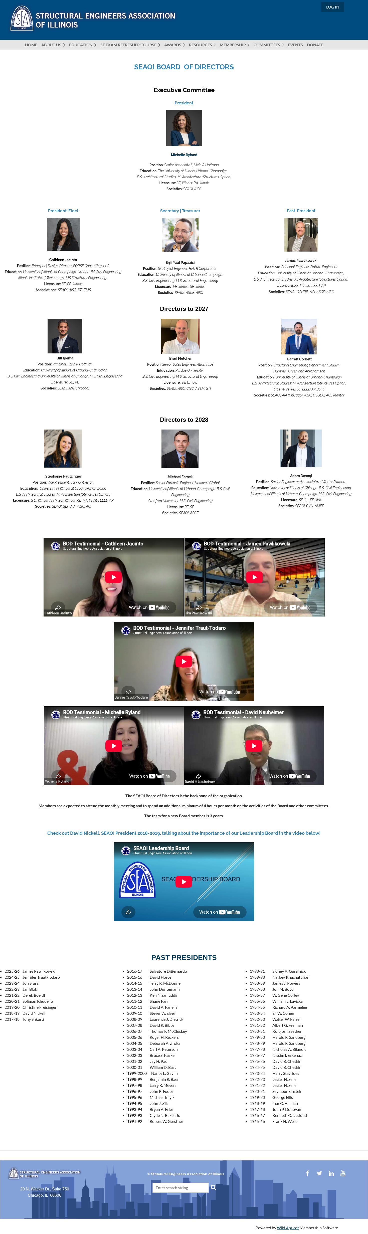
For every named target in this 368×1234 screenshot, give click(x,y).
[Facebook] (307, 1173)
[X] (319, 1173)
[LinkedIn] (331, 1173)
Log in (332, 7)
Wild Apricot (288, 1227)
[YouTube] (343, 1173)
